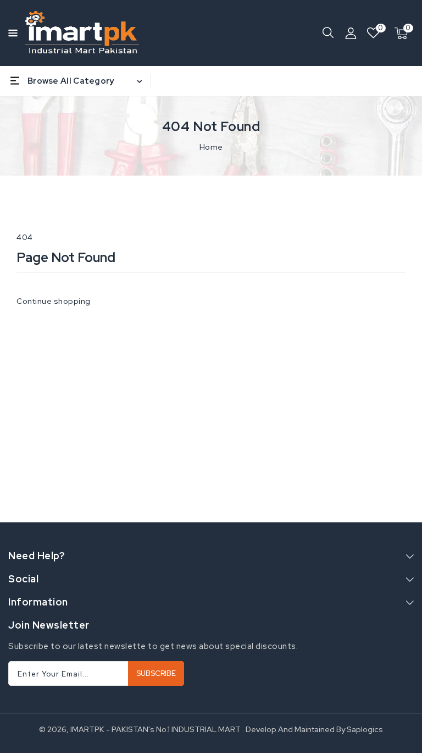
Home (211, 147)
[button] (11, 32)
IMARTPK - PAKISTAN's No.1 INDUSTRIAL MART (155, 729)
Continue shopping (53, 301)
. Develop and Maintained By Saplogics (312, 729)
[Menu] (11, 33)
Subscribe (156, 673)
